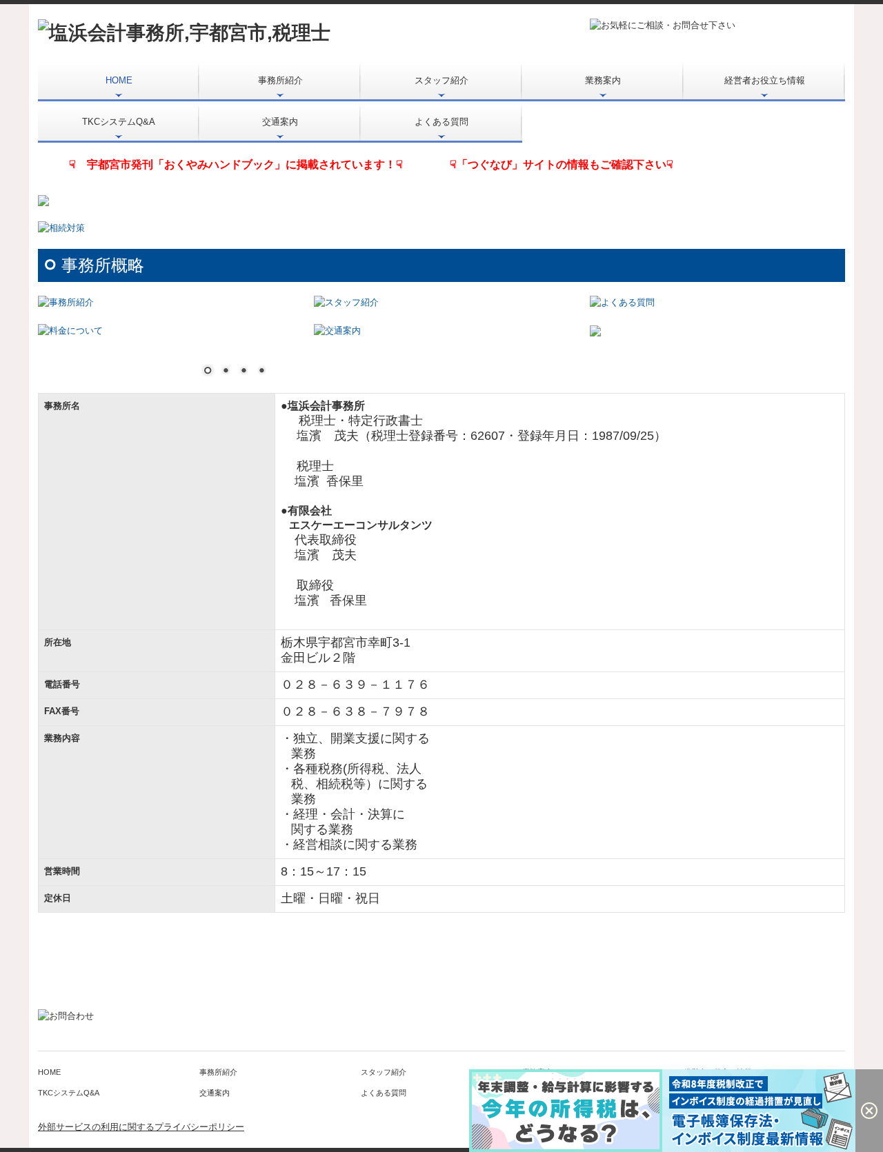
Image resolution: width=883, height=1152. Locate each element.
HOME (119, 80)
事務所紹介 (280, 80)
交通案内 (280, 122)
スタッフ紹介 (441, 80)
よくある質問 (441, 122)
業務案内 (603, 80)
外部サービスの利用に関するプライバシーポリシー (141, 1127)
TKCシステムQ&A (118, 122)
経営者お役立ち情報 (764, 80)
